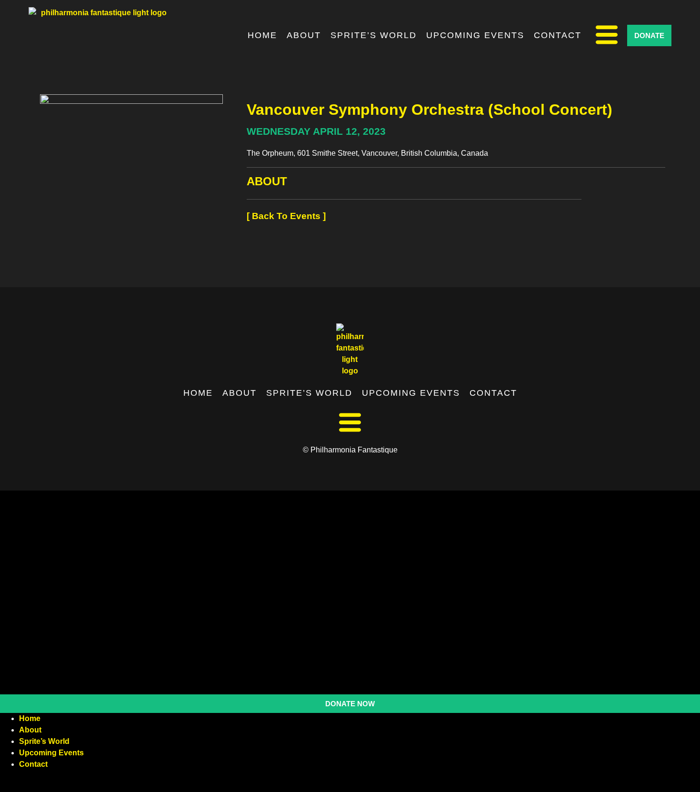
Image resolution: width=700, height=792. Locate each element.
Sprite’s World (373, 35)
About (304, 35)
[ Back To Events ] (286, 216)
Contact (557, 35)
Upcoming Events (475, 35)
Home (262, 35)
